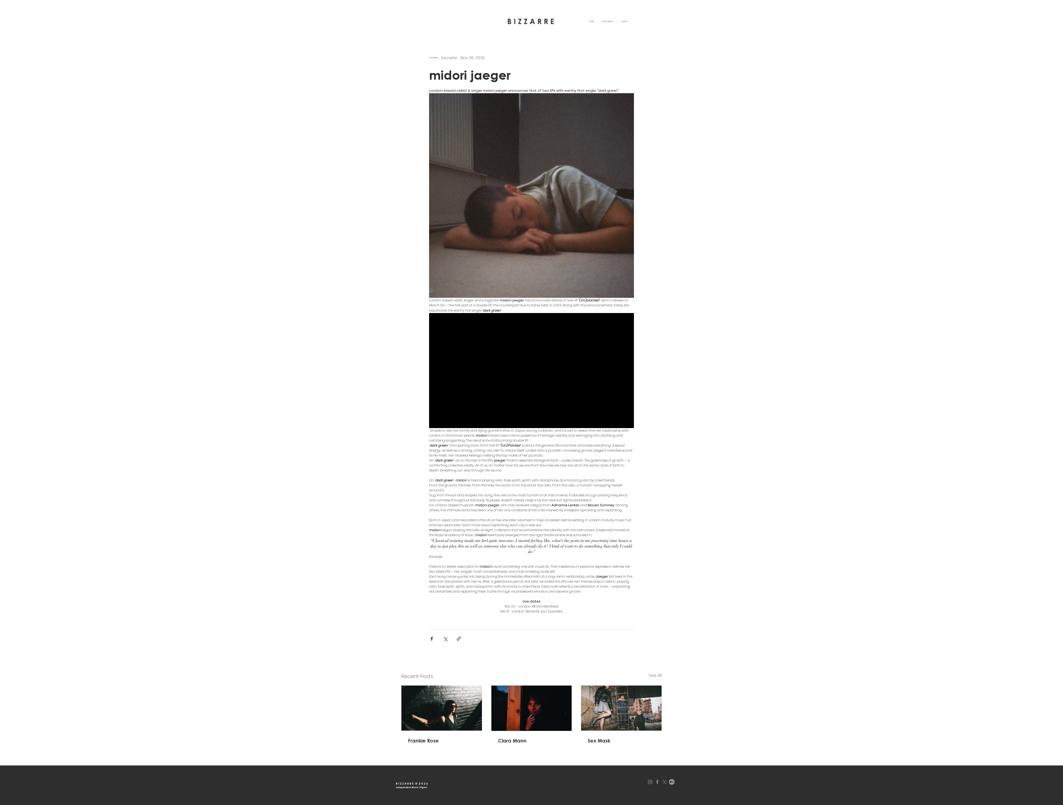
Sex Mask (599, 741)
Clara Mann (512, 741)
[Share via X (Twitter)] (445, 638)
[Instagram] (650, 782)
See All (655, 675)
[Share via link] (458, 638)
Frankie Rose (423, 741)
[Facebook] (657, 782)
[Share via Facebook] (431, 638)
